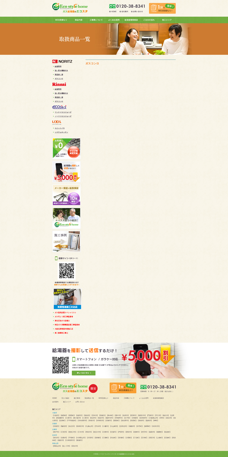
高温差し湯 (59, 75)
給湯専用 (58, 66)
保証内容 (116, 398)
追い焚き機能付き (61, 70)
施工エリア (67, 402)
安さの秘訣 (65, 398)
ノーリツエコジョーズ (63, 116)
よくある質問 (143, 398)
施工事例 (77, 398)
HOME (54, 398)
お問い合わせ (80, 402)
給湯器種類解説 (158, 398)
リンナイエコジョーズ (63, 112)
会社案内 (55, 402)
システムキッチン (61, 132)
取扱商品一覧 (89, 398)
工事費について (129, 398)
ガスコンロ (59, 79)
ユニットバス (60, 128)
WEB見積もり (103, 398)
